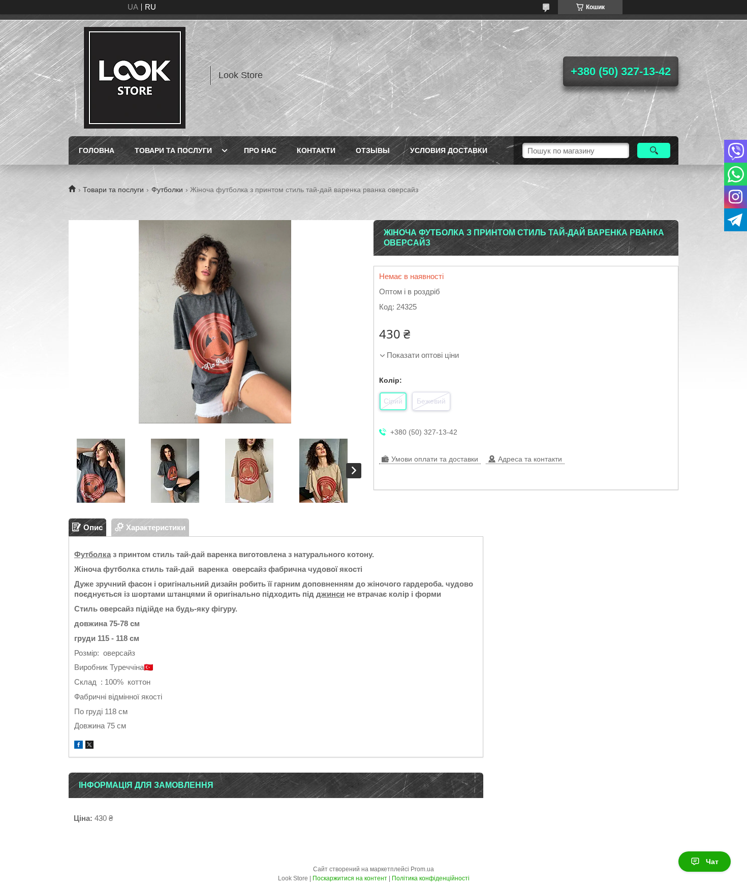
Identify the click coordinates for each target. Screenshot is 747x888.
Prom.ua (422, 869)
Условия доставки (448, 150)
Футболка (92, 554)
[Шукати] (653, 150)
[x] (89, 746)
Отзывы (373, 150)
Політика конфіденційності (431, 878)
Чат (712, 862)
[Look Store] (135, 75)
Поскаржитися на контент (350, 878)
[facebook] (78, 746)
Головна (96, 150)
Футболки (167, 190)
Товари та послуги (173, 150)
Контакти (316, 150)
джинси (330, 594)
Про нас (260, 150)
